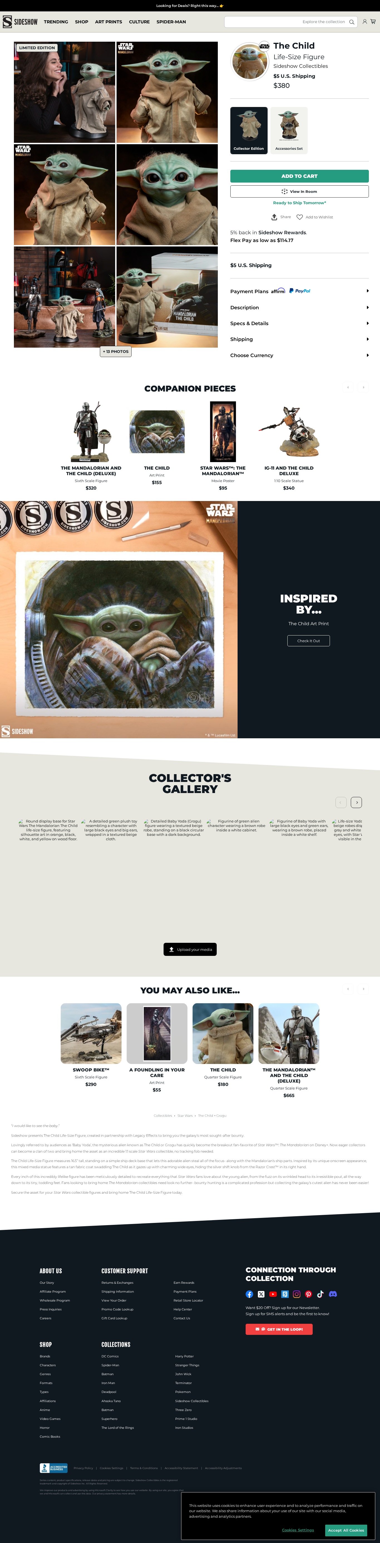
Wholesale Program (55, 1300)
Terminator (183, 1383)
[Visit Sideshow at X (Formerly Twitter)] (261, 1294)
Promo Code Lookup (117, 1309)
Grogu (221, 1116)
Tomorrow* (299, 202)
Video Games (50, 1419)
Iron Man (108, 1383)
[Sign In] (365, 21)
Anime (45, 1410)
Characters (48, 1365)
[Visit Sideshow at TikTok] (320, 1294)
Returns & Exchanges (117, 1283)
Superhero (109, 1419)
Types (44, 1392)
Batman (107, 1374)
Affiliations (48, 1401)
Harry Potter (184, 1356)
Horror (45, 1428)
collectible (155, 1151)
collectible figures (77, 1192)
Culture (139, 21)
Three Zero (183, 1410)
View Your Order (114, 1300)
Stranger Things (187, 1365)
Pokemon (183, 1392)
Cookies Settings (111, 1468)
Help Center (183, 1309)
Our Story (47, 1283)
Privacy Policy (83, 1468)
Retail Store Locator (188, 1300)
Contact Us (182, 1318)
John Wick (183, 1374)
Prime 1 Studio (186, 1419)
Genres (45, 1374)
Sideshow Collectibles (300, 66)
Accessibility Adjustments (223, 1468)
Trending (56, 21)
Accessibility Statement (181, 1468)
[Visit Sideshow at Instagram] (296, 1294)
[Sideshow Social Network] (285, 1294)
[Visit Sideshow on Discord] (332, 1293)
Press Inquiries (50, 1309)
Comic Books (50, 1437)
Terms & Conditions (144, 1468)
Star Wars (185, 1116)
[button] (315, 217)
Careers (45, 1318)
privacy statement (107, 1493)
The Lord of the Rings (118, 1428)
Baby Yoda (81, 1145)
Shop (81, 21)
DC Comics (110, 1356)
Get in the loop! (285, 1329)
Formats (46, 1383)
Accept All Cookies (346, 1530)
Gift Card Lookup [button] (114, 1318)
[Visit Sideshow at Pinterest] (308, 1294)
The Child (205, 1116)
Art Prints (108, 21)
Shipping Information (118, 1291)
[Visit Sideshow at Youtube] (273, 1294)
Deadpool (109, 1392)
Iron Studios (184, 1428)
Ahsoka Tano (111, 1401)
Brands (45, 1356)
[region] (278, 1516)
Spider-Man (171, 21)
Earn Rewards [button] (184, 1283)
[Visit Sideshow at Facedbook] (249, 1294)
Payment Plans (185, 1291)
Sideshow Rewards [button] (282, 232)
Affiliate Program (53, 1291)
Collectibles (163, 1116)
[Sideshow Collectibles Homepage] (20, 21)
